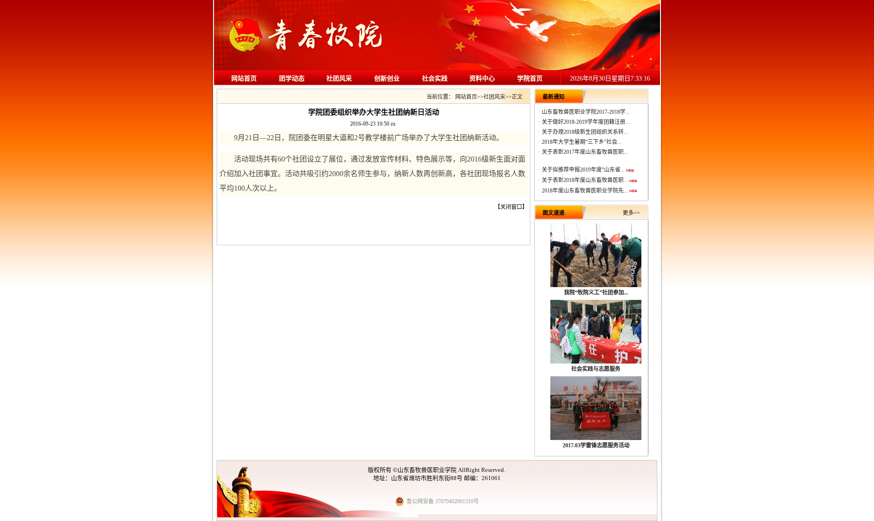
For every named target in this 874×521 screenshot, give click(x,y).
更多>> (631, 213)
